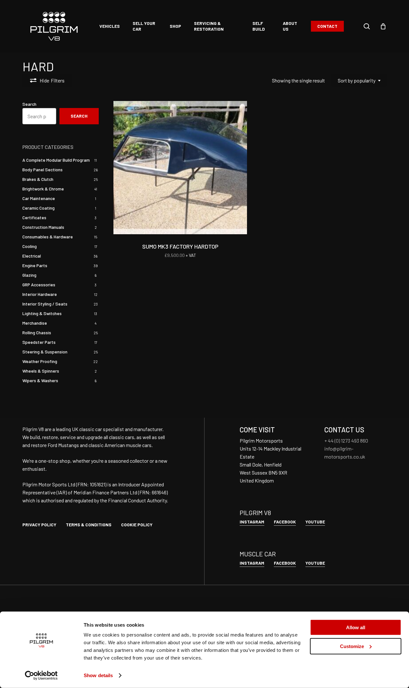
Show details (98, 675)
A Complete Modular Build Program (56, 160)
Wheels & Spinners (40, 371)
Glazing (29, 275)
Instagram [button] (252, 521)
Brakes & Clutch (37, 179)
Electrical (31, 256)
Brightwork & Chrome (43, 188)
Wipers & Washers (40, 380)
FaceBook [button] (285, 521)
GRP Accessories (38, 284)
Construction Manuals (43, 227)
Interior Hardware (39, 294)
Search (29, 104)
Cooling (29, 246)
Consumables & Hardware (47, 236)
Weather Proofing (39, 361)
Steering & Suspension (44, 351)
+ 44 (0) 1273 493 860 (346, 440)
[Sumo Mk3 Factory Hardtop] (180, 168)
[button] (39, 525)
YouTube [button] (315, 521)
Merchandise (34, 323)
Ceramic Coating (38, 208)
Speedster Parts (39, 342)
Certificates (34, 217)
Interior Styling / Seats (44, 303)
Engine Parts (34, 265)
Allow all (355, 627)
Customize (352, 646)
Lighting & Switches (42, 313)
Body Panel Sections (42, 169)
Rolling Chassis (36, 332)
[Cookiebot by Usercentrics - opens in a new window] (41, 675)
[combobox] (359, 80)
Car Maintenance (38, 198)
